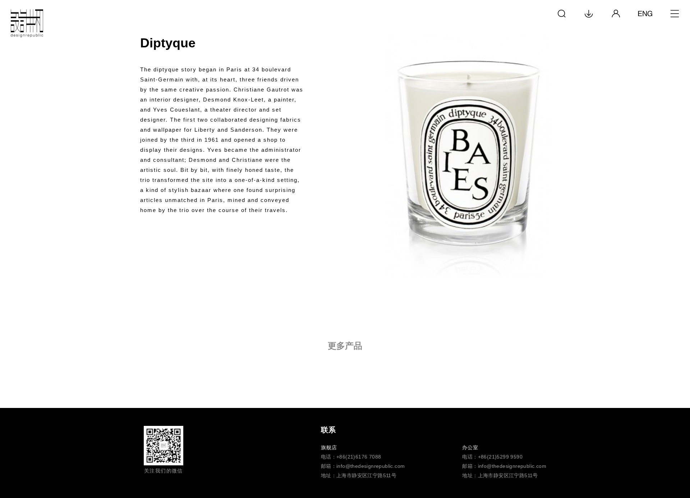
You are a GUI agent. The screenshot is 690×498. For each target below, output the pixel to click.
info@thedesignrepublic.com (370, 466)
